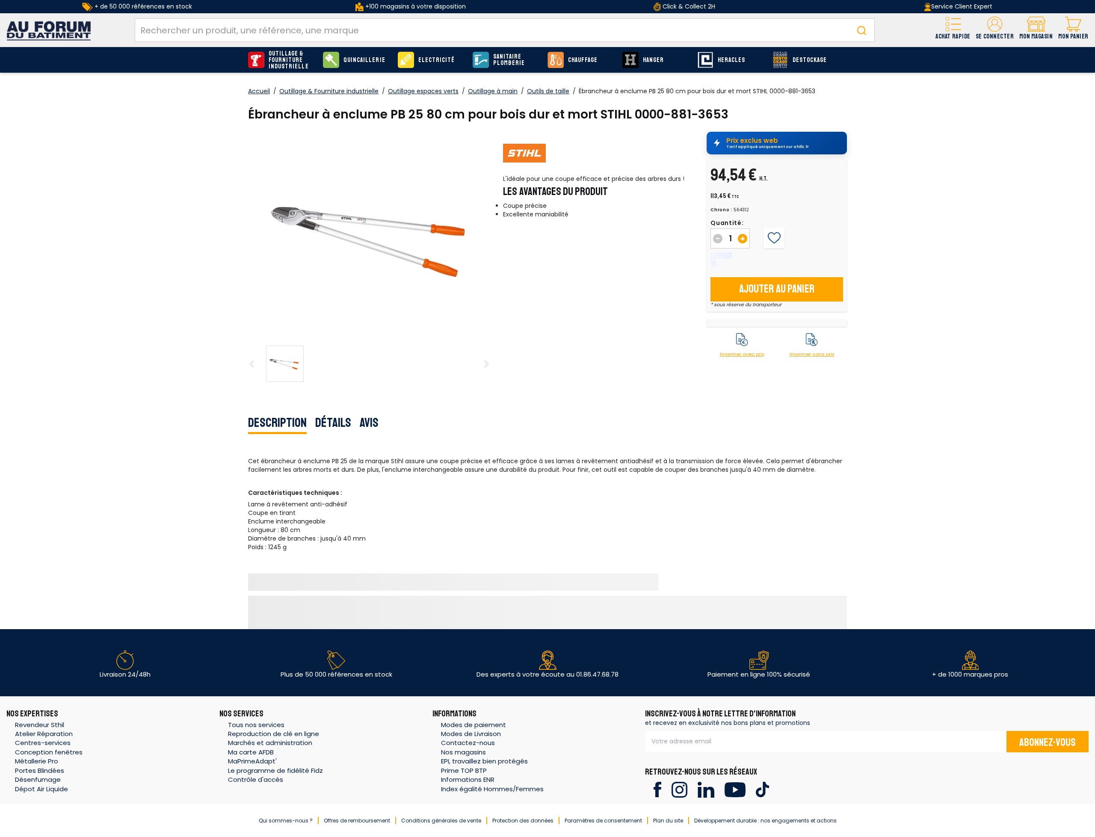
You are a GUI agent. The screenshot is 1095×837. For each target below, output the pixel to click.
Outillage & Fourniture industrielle (289, 60)
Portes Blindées (39, 770)
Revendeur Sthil (39, 724)
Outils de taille (548, 91)
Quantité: (726, 223)
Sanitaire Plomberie (509, 60)
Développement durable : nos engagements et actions (765, 820)
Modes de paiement (473, 724)
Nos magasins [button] (463, 752)
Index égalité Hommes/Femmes (492, 788)
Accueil (259, 91)
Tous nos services (256, 724)
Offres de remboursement (357, 820)
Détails (333, 422)
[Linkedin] (706, 788)
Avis (369, 422)
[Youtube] (735, 788)
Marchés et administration (270, 742)
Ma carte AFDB (251, 752)
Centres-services (43, 742)
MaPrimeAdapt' (252, 761)
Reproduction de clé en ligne (273, 733)
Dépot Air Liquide (41, 788)
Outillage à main (493, 91)
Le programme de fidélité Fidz (275, 770)
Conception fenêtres (49, 752)
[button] (995, 30)
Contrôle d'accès (255, 779)
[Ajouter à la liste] (774, 238)
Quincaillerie (364, 60)
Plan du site (668, 820)
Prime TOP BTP (464, 770)
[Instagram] (679, 788)
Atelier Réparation (44, 733)
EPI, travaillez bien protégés (484, 761)
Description (277, 422)
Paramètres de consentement (603, 820)
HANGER (653, 60)
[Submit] (861, 30)
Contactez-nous (468, 742)
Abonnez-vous (1047, 742)
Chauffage (583, 60)
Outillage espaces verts (423, 91)
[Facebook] (657, 788)
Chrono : (721, 210)
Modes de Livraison (471, 733)
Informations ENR (467, 779)
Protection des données (522, 820)
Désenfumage (38, 779)
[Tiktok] (762, 788)
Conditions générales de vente (441, 820)
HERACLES (731, 60)
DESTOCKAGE (810, 60)
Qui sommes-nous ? (286, 820)
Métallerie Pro (36, 761)
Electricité (436, 60)
